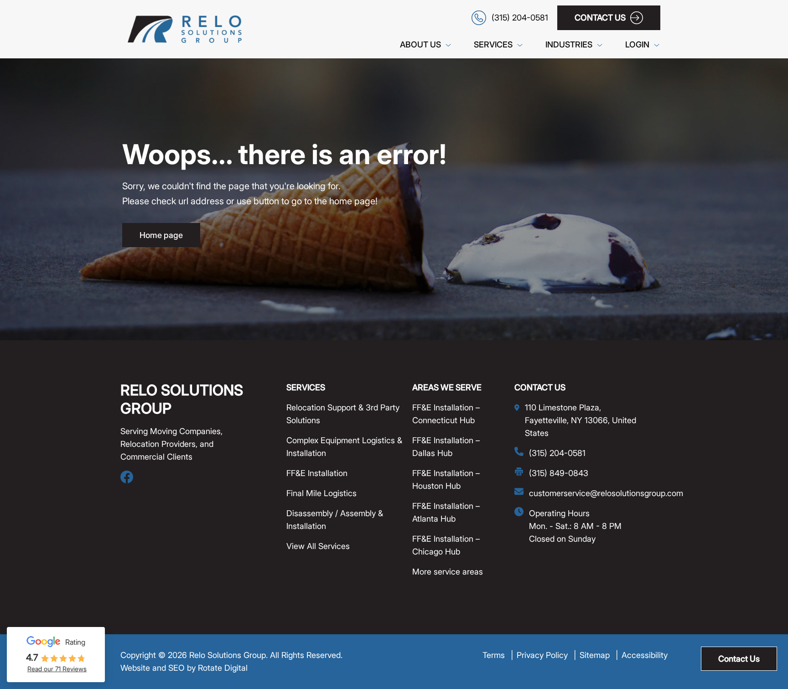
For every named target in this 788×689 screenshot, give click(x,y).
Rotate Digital (223, 668)
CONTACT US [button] (600, 17)
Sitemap (599, 655)
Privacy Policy (546, 655)
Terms (497, 655)
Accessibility (645, 655)
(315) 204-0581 (557, 453)
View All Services (318, 546)
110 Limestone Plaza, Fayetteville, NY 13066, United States (580, 420)
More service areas (447, 571)
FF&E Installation (316, 473)
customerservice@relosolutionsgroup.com (606, 493)
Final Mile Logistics (321, 493)
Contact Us (739, 658)
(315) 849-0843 (558, 473)
